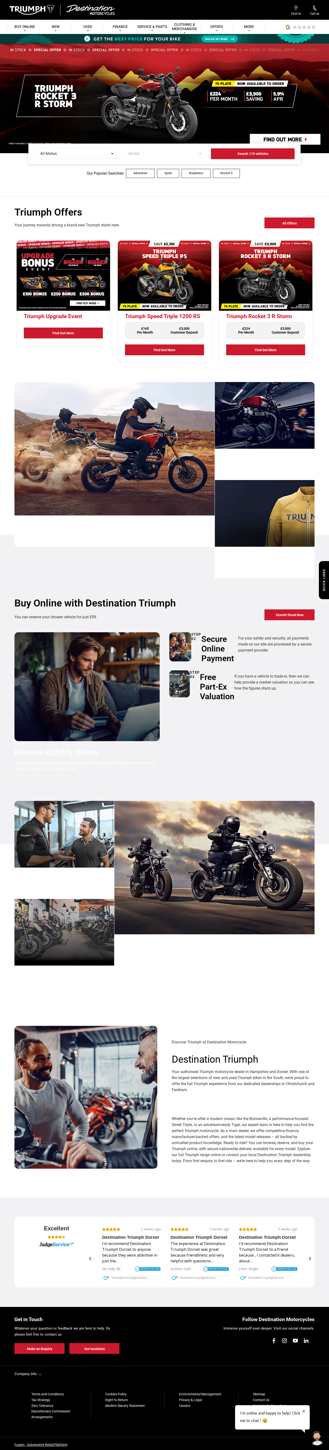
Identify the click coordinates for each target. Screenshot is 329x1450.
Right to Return (116, 1400)
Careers (185, 1406)
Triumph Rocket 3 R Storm (259, 316)
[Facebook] (273, 1340)
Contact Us (261, 1400)
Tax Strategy (40, 1400)
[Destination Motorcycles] (90, 10)
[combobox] (76, 153)
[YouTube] (295, 1340)
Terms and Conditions (47, 1394)
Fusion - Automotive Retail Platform (40, 1445)
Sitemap (259, 1394)
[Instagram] (284, 1340)
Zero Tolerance (42, 1406)
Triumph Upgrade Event (53, 316)
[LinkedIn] (306, 1340)
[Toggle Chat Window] (317, 1438)
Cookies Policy (116, 1394)
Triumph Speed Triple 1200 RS (162, 316)
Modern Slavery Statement (125, 1406)
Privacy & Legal (190, 1400)
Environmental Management (200, 1394)
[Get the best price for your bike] (164, 39)
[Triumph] (33, 9)
